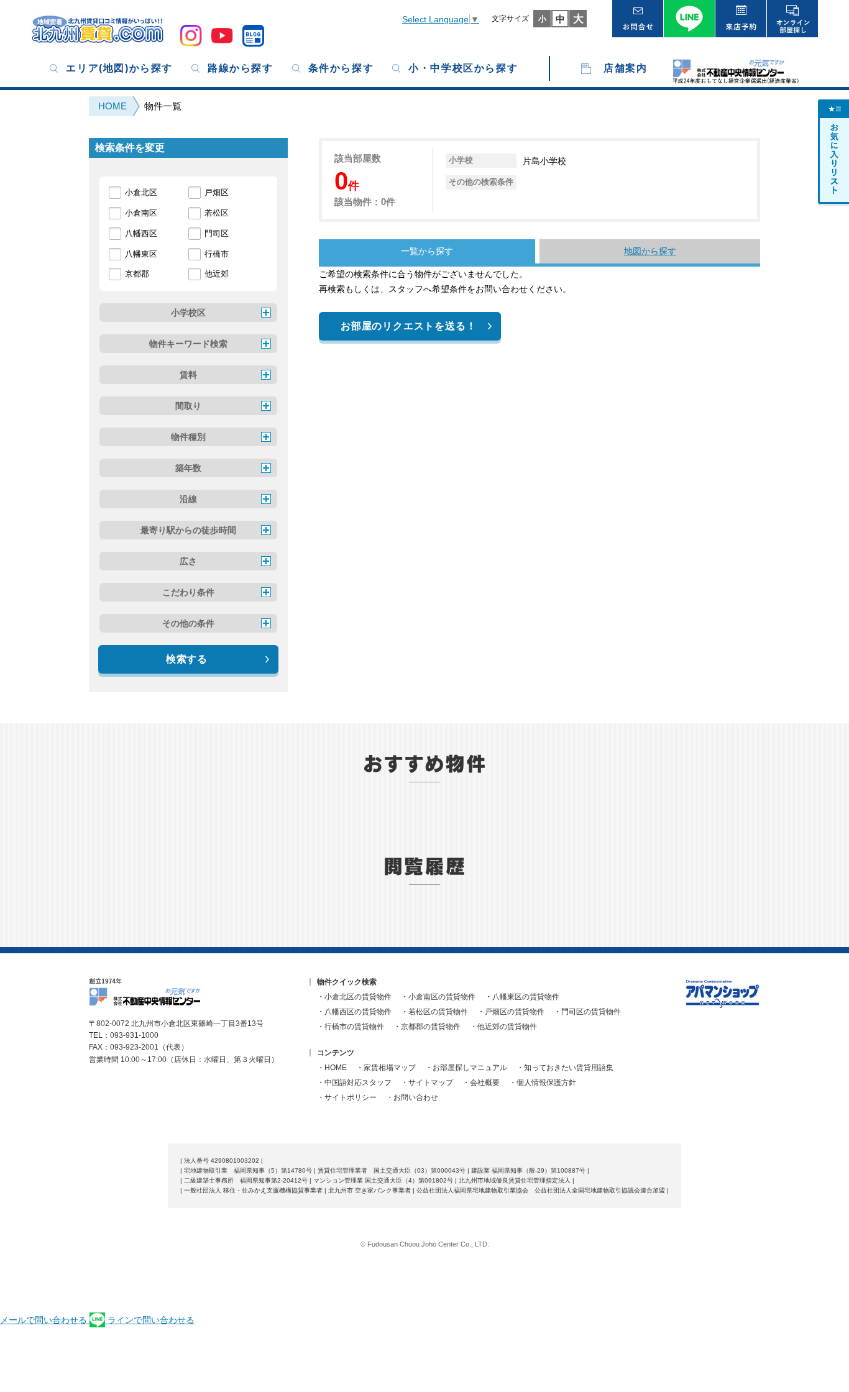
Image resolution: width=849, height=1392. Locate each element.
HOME (112, 106)
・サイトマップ (427, 1082)
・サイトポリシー (347, 1097)
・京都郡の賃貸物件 (427, 1026)
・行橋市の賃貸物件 (350, 1026)
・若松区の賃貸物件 (434, 1011)
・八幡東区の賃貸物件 (522, 996)
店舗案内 (625, 68)
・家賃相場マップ (386, 1067)
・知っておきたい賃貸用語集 (564, 1067)
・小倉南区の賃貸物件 (438, 996)
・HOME (332, 1067)
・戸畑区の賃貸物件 (510, 1011)
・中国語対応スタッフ (354, 1082)
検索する (187, 659)
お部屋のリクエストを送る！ (408, 326)
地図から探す (650, 251)
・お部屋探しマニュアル (466, 1067)
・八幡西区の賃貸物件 (354, 1011)
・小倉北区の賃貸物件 (354, 996)
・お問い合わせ (412, 1097)
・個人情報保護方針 (542, 1082)
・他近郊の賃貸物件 (503, 1026)
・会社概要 (481, 1082)
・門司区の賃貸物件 (587, 1011)
